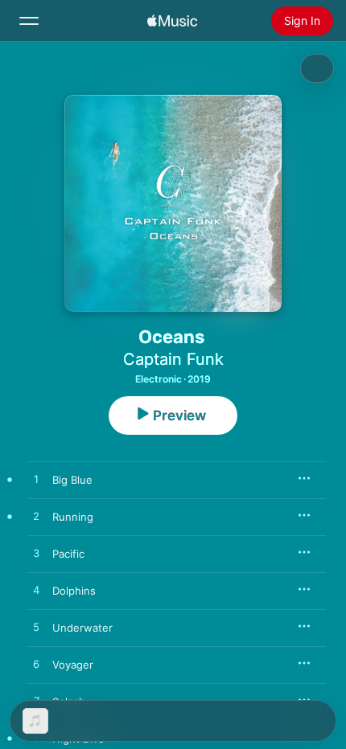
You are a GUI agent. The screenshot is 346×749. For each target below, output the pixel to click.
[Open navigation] (29, 21)
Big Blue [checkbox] (72, 479)
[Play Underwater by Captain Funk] (36, 627)
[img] (172, 21)
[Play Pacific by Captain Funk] (36, 553)
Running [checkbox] (72, 516)
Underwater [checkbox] (82, 627)
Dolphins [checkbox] (74, 590)
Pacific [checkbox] (68, 553)
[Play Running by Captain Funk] (36, 517)
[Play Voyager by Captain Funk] (36, 664)
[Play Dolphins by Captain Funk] (36, 590)
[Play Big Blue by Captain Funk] (36, 480)
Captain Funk (173, 359)
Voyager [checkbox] (72, 664)
